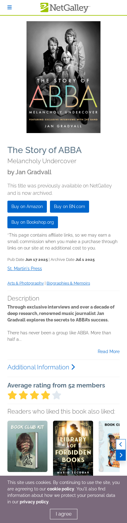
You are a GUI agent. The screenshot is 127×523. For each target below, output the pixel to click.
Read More (109, 351)
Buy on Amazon (27, 206)
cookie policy (60, 488)
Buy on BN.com (69, 206)
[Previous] (121, 444)
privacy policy (34, 501)
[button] (27, 453)
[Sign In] (9, 7)
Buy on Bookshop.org (32, 222)
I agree (64, 514)
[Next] (121, 455)
